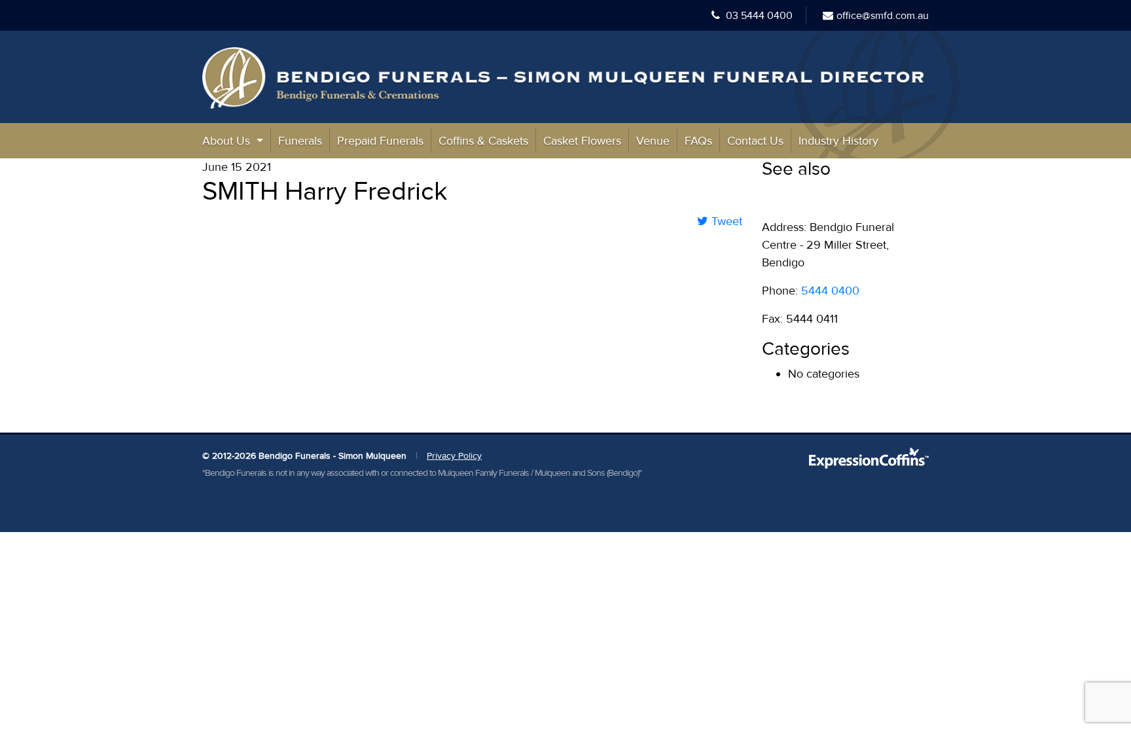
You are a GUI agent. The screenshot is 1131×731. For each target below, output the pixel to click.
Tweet (725, 221)
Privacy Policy (454, 455)
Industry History (838, 141)
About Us (227, 141)
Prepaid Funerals (380, 141)
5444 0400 (830, 290)
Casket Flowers (582, 141)
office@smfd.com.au (882, 15)
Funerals (300, 141)
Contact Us (755, 141)
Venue (653, 141)
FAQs (698, 141)
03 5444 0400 (758, 15)
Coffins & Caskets (483, 141)
